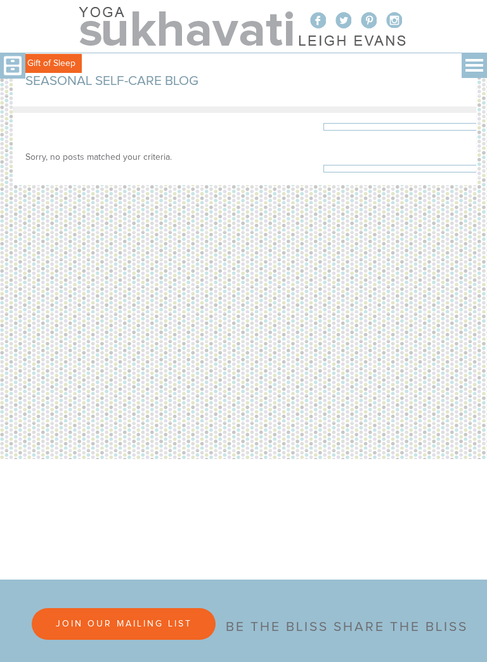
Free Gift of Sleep (40, 63)
